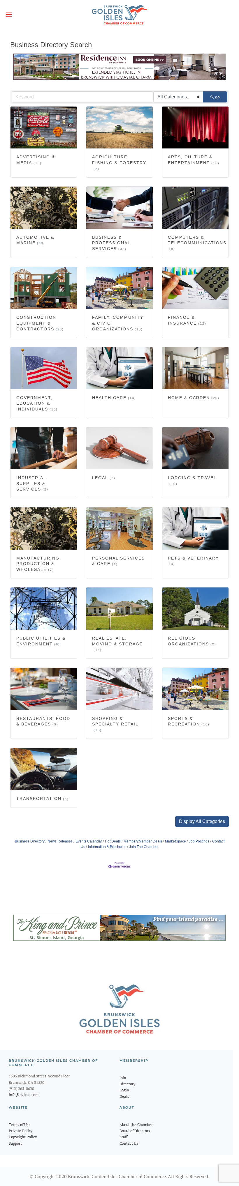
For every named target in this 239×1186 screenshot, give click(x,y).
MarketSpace (175, 841)
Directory (127, 1083)
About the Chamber (136, 1124)
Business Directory (30, 841)
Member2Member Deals (143, 841)
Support (15, 1143)
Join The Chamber (144, 847)
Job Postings (199, 841)
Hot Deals (113, 841)
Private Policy (21, 1130)
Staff (123, 1136)
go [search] (217, 97)
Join (122, 1077)
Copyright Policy (23, 1136)
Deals (124, 1096)
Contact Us (128, 1143)
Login (124, 1090)
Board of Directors (134, 1130)
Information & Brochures (107, 847)
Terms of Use (20, 1124)
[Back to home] (119, 14)
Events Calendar (88, 841)
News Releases (60, 841)
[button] (9, 14)
